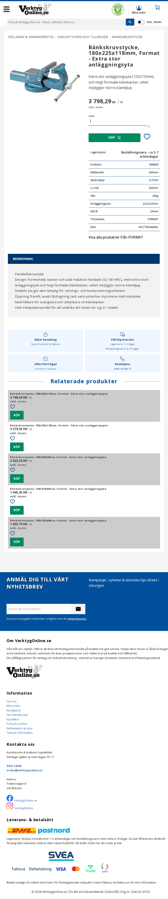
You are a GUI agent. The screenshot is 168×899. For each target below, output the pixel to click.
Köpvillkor (13, 719)
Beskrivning (23, 259)
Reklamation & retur (20, 728)
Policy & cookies (17, 724)
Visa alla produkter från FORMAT (116, 237)
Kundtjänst (14, 710)
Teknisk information (20, 733)
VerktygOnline (23, 808)
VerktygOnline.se (25, 800)
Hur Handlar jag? (17, 715)
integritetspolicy (76, 618)
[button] (6, 9)
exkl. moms (154, 22)
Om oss (12, 701)
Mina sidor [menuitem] (139, 12)
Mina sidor (13, 706)
